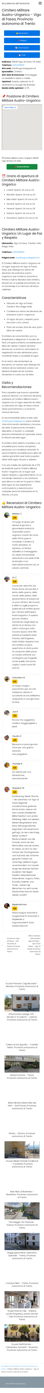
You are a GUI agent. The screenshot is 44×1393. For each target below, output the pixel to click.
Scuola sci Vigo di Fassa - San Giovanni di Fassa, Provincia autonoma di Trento (13, 945)
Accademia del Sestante (15, 3)
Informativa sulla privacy (15, 1383)
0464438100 (18, 65)
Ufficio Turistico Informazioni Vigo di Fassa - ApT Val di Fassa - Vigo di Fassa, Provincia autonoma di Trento (33, 945)
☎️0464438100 (22, 167)
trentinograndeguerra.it (28, 257)
